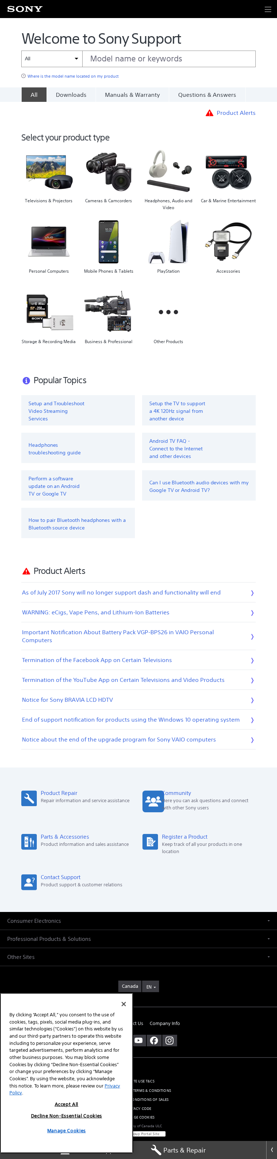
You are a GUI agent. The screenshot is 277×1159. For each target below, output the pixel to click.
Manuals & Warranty (132, 94)
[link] (129, 986)
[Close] (271, 1150)
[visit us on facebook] (154, 1040)
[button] (262, 1128)
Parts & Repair (184, 1150)
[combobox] (138, 59)
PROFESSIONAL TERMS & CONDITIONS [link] (138, 1090)
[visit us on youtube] (138, 1040)
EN (148, 987)
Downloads (71, 94)
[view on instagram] (169, 1040)
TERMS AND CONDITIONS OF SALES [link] (139, 1099)
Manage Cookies (138, 1117)
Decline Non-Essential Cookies (66, 1116)
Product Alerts (236, 112)
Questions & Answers (207, 94)
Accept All (67, 1104)
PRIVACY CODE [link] (138, 1108)
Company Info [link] (165, 1023)
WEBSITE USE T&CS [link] (138, 1081)
